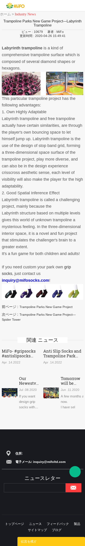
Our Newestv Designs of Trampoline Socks (30, 381)
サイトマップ (37, 530)
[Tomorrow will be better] (51, 393)
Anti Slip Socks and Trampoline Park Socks (62, 353)
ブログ (56, 530)
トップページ (14, 524)
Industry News (25, 14)
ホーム (5, 14)
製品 (77, 524)
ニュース (35, 524)
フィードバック (58, 524)
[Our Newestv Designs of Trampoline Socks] (9, 393)
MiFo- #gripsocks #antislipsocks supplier (19, 353)
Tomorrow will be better (70, 381)
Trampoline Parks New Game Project (46, 307)
